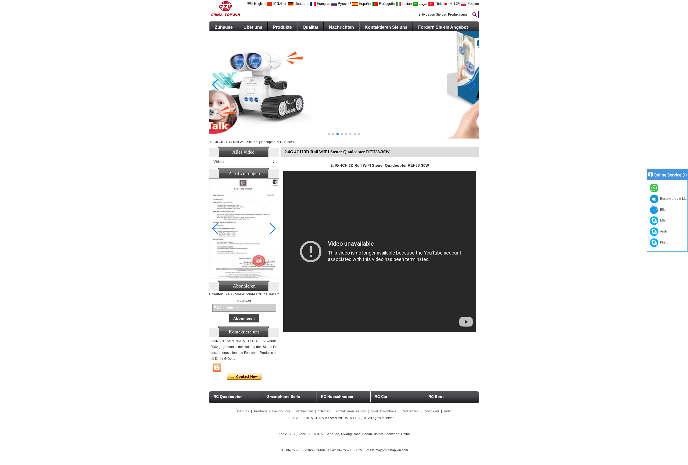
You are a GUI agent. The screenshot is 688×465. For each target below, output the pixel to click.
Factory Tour (281, 411)
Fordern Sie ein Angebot (443, 27)
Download (431, 411)
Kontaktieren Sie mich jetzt (244, 376)
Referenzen (410, 411)
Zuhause (224, 27)
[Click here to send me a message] (655, 188)
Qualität (310, 27)
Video (218, 161)
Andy (663, 231)
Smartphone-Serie (283, 396)
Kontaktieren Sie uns (386, 27)
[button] (329, 134)
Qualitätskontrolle (383, 411)
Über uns (252, 27)
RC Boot (436, 396)
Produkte (282, 27)
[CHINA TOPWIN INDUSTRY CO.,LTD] (225, 15)
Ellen (663, 210)
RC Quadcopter (227, 396)
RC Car (381, 396)
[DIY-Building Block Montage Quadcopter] (344, 137)
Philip (663, 242)
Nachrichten (341, 27)
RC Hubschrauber (337, 396)
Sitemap (324, 411)
